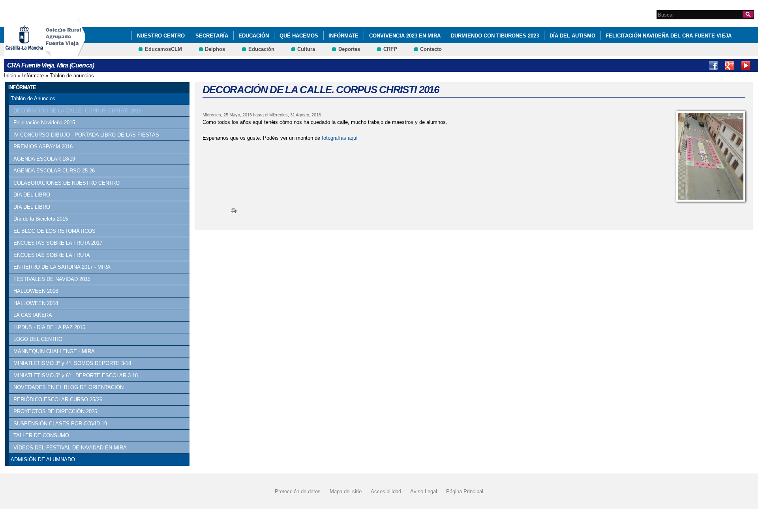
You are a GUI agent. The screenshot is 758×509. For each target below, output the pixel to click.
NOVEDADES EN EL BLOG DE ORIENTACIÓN (68, 387)
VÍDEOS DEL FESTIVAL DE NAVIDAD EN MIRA (70, 448)
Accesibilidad (386, 491)
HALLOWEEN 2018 (35, 303)
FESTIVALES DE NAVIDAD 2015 (51, 279)
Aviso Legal (423, 491)
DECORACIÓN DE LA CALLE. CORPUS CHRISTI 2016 (77, 111)
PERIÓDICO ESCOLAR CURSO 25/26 (57, 399)
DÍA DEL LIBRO (31, 195)
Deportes (349, 49)
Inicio (10, 76)
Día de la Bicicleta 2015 (40, 219)
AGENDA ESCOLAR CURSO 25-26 (54, 171)
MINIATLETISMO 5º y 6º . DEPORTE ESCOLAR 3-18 (75, 375)
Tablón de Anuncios (33, 98)
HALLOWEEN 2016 (35, 291)
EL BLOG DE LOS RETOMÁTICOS (54, 231)
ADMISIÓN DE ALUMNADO (43, 459)
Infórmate (343, 36)
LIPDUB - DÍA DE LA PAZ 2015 (49, 327)
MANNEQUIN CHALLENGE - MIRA (54, 351)
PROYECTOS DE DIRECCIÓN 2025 (55, 411)
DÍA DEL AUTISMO (572, 36)
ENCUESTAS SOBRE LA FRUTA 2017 (57, 243)
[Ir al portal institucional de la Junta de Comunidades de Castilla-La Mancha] (34, 53)
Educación (253, 36)
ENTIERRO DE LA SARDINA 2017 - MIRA (62, 267)
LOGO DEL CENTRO (37, 339)
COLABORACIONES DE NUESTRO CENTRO (66, 183)
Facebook (713, 65)
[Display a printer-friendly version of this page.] (234, 210)
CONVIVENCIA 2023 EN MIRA (405, 36)
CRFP (390, 49)
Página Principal (464, 491)
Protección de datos (298, 491)
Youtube (745, 65)
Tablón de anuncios (72, 76)
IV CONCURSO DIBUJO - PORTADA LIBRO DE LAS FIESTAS (86, 135)
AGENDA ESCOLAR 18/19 (44, 159)
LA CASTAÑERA (32, 315)
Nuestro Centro (161, 36)
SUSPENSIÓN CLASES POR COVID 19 (60, 424)
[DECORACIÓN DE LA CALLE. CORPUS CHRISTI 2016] (710, 156)
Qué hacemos (299, 36)
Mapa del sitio (346, 491)
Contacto (431, 49)
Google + (729, 65)
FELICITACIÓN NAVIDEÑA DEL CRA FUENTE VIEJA (669, 36)
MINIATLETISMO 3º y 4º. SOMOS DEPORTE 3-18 (72, 363)
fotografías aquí (340, 138)
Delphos (215, 49)
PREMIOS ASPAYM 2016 (43, 147)
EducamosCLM (163, 49)
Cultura (306, 49)
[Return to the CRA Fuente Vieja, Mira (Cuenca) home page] (65, 53)
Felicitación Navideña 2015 (44, 122)
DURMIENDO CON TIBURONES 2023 (495, 36)
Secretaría (211, 36)
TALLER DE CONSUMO (41, 435)
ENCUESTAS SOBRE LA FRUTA (51, 255)
